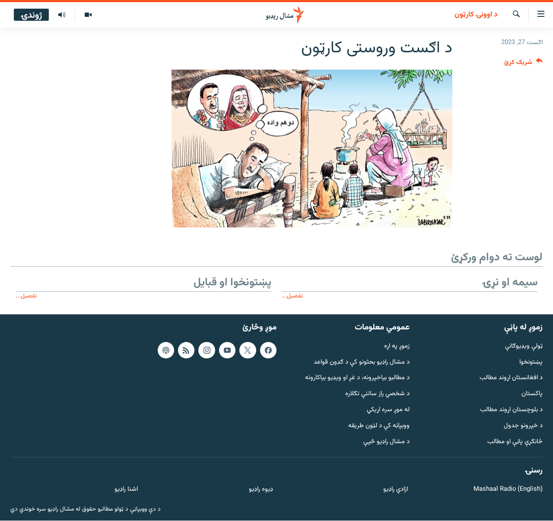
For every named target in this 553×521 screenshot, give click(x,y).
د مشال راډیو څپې (386, 442)
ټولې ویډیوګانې (524, 346)
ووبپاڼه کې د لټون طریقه (379, 426)
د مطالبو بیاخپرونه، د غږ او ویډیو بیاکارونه (357, 378)
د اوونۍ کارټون (475, 15)
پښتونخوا (531, 362)
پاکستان (532, 394)
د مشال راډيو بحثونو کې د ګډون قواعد (362, 362)
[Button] (523, 64)
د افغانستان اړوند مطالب (511, 378)
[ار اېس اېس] (186, 350)
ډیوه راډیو (261, 490)
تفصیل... (292, 296)
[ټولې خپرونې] (62, 15)
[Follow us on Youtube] (227, 350)
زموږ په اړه (397, 346)
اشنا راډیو (126, 490)
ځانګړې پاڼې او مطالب (515, 442)
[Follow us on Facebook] (268, 350)
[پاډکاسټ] (166, 350)
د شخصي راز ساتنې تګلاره (377, 394)
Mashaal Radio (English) (508, 490)
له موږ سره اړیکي (388, 410)
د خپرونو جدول (523, 426)
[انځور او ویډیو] (88, 15)
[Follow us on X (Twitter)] (247, 350)
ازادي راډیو (395, 490)
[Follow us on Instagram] (206, 350)
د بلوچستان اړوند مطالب (511, 410)
